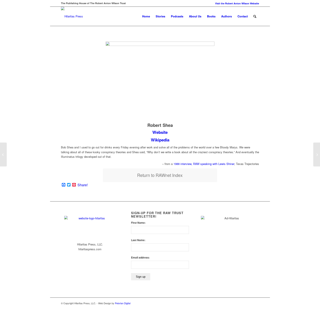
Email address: (140, 257)
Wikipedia (160, 140)
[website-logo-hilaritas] (72, 16)
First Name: (138, 223)
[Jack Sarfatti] (3, 154)
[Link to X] (256, 303)
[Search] (255, 16)
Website (160, 132)
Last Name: (138, 240)
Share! (82, 185)
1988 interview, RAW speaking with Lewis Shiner (203, 164)
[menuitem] (236, 3)
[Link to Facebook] (249, 303)
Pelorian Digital (122, 303)
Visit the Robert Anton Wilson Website (237, 3)
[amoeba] (316, 154)
